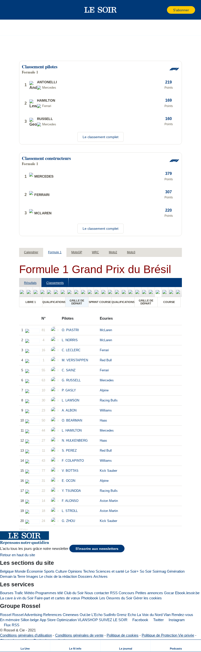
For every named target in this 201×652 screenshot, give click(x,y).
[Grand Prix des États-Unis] (144, 292)
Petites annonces (149, 593)
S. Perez (69, 450)
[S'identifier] (163, 10)
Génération (176, 571)
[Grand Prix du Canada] (63, 292)
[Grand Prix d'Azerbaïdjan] (131, 292)
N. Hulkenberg (75, 440)
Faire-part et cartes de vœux (57, 598)
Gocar (169, 593)
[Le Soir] (100, 10)
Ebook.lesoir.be (187, 593)
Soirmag (159, 571)
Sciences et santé (110, 571)
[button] (12, 10)
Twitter (158, 620)
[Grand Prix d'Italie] (117, 292)
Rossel (5, 615)
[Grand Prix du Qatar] (171, 292)
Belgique (7, 571)
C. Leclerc (71, 350)
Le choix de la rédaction (58, 576)
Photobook (89, 598)
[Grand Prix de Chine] (29, 292)
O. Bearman (72, 420)
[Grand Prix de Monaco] (70, 292)
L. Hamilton (72, 430)
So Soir (145, 571)
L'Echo (96, 615)
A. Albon (69, 410)
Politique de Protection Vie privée (168, 635)
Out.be (85, 615)
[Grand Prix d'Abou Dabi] (178, 292)
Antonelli (47, 82)
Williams (106, 410)
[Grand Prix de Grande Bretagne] (90, 292)
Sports (49, 571)
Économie (35, 571)
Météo (29, 593)
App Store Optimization (58, 620)
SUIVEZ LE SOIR (113, 620)
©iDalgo (23, 529)
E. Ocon (68, 481)
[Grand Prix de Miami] (56, 292)
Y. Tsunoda (71, 491)
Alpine (104, 390)
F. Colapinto (73, 460)
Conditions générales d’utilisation (26, 635)
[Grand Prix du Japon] (36, 292)
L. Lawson (70, 400)
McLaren (106, 330)
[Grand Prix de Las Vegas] (165, 292)
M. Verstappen (75, 360)
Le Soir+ (132, 571)
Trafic (18, 593)
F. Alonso (70, 501)
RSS (114, 593)
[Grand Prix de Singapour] (137, 292)
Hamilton (46, 100)
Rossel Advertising (27, 615)
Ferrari (104, 350)
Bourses (6, 593)
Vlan (167, 615)
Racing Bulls (109, 400)
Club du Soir (74, 593)
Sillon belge (30, 620)
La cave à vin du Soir (17, 598)
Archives (100, 576)
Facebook (139, 620)
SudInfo (109, 615)
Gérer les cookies (147, 598)
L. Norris (70, 340)
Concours (126, 593)
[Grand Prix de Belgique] (97, 292)
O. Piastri (70, 330)
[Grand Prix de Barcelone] (76, 292)
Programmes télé (49, 593)
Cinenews (71, 615)
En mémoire (10, 620)
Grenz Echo (126, 615)
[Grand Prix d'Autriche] (83, 292)
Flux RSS (11, 625)
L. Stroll (70, 511)
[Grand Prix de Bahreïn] (43, 292)
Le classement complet (100, 137)
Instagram (176, 620)
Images (32, 576)
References (52, 615)
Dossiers (85, 576)
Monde (20, 571)
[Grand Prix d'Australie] (22, 292)
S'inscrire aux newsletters (96, 549)
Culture (61, 571)
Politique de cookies (122, 635)
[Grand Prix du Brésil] (158, 292)
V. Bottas (70, 470)
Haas (103, 420)
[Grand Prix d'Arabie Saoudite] (49, 292)
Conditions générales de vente (79, 635)
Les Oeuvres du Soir (115, 598)
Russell (45, 119)
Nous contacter (97, 593)
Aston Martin (109, 501)
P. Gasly (69, 390)
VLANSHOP (88, 620)
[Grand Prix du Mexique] (151, 292)
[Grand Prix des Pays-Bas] (110, 292)
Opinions (75, 571)
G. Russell (71, 380)
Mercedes (107, 380)
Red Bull (106, 360)
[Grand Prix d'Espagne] (124, 292)
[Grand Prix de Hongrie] (104, 292)
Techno (89, 571)
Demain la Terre (12, 576)
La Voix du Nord (150, 615)
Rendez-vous (182, 615)
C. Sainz (68, 370)
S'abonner (181, 10)
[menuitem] (25, 646)
